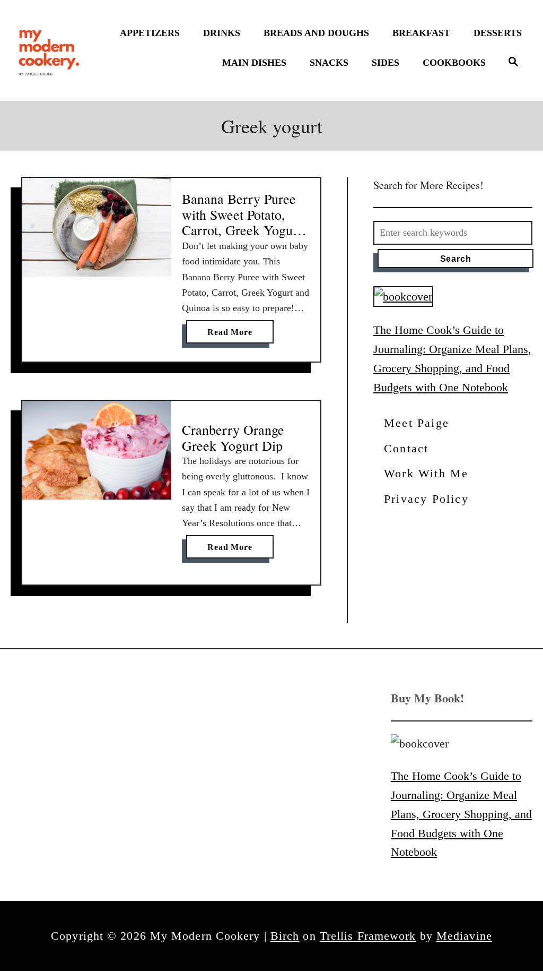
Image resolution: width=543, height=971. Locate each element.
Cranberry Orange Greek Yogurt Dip (233, 437)
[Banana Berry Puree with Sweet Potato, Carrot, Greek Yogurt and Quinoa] (96, 228)
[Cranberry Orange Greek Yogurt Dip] (96, 450)
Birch (285, 935)
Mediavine (464, 935)
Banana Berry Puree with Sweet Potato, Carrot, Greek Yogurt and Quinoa (242, 222)
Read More (232, 335)
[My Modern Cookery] (50, 50)
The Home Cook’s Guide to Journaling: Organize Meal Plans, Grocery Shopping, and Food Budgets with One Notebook (461, 813)
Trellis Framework (368, 935)
